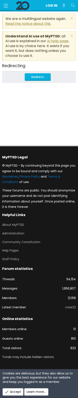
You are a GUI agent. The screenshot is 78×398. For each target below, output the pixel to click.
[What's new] (64, 6)
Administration (13, 233)
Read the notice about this (27, 23)
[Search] (72, 6)
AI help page (57, 40)
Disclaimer (10, 176)
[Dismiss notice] (71, 18)
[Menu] (6, 6)
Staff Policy (10, 259)
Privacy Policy (30, 176)
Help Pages (10, 250)
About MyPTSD (13, 225)
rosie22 (70, 307)
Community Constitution (21, 242)
